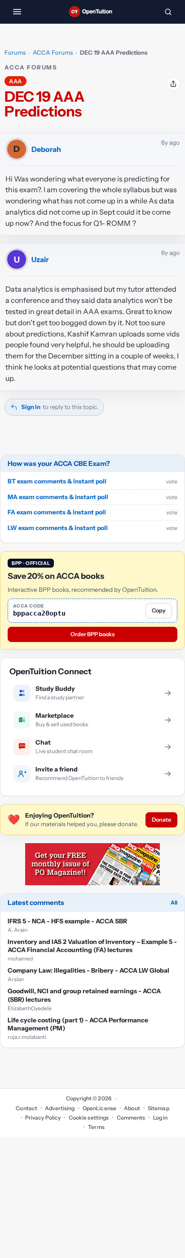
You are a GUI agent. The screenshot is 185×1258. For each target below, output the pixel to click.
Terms (96, 1127)
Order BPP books (92, 634)
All (174, 902)
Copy (159, 610)
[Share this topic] (173, 84)
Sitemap (158, 1108)
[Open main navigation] (17, 12)
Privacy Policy (43, 1117)
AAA (15, 81)
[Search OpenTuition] (168, 12)
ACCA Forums (53, 52)
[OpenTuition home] (92, 11)
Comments (131, 1117)
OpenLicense (99, 1108)
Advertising (60, 1108)
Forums (15, 52)
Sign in (30, 406)
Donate (161, 819)
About (132, 1108)
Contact (26, 1108)
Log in (160, 1117)
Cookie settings (89, 1117)
